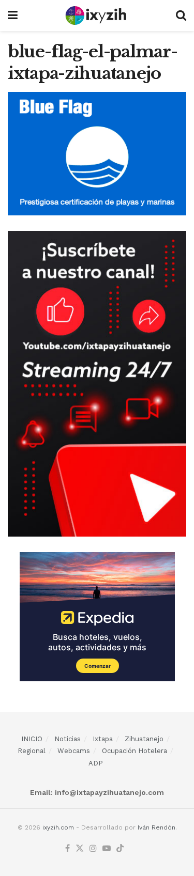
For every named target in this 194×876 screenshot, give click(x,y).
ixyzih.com (58, 827)
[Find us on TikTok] (120, 849)
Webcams (73, 751)
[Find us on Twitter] (80, 849)
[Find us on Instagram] (93, 849)
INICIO (31, 739)
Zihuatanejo (144, 739)
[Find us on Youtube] (106, 849)
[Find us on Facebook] (67, 849)
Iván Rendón (156, 827)
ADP (95, 763)
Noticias (67, 739)
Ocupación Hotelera (134, 751)
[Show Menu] (13, 15)
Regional (32, 751)
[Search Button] (181, 15)
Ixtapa (103, 739)
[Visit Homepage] (96, 15)
